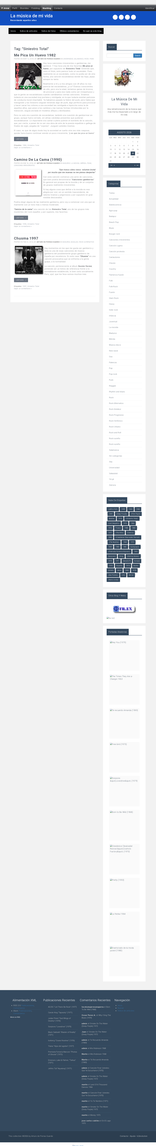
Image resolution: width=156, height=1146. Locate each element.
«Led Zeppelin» (113, 523)
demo (119, 570)
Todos (112, 193)
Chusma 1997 (26, 238)
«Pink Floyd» (135, 514)
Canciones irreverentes (24, 165)
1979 (110, 561)
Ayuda (132, 1136)
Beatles (112, 518)
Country (112, 269)
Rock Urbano (115, 427)
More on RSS (15, 1017)
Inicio (13, 31)
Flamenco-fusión (116, 275)
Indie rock (113, 310)
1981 (125, 547)
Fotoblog (35, 8)
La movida (75, 163)
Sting (121, 556)
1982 (24, 145)
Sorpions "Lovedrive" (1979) (59, 1026)
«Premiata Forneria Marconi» (119, 551)
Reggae (112, 386)
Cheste (112, 263)
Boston (136, 566)
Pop (111, 368)
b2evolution (142, 1136)
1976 (125, 523)
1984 (138, 509)
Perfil (14, 8)
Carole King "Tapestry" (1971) (60, 1012)
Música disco (115, 345)
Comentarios (19, 1008)
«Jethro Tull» (112, 509)
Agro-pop (113, 211)
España (119, 566)
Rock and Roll (115, 432)
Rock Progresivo (116, 415)
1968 (125, 542)
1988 (126, 528)
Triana (118, 528)
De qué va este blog (92, 31)
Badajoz (74, 242)
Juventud (113, 322)
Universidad (68, 59)
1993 (110, 537)
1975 (128, 566)
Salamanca (79, 59)
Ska (110, 462)
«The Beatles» (114, 542)
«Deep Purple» (121, 514)
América (130, 533)
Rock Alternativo (86, 242)
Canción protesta (117, 251)
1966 (132, 523)
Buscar (121, 1008)
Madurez (66, 163)
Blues (111, 228)
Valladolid (113, 473)
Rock (86, 59)
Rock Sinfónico (115, 421)
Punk (92, 59)
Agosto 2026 (124, 132)
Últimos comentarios (69, 31)
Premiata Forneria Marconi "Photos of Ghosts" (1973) (62, 1053)
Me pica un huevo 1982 (35, 55)
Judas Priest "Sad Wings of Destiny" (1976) (59, 1019)
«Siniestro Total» (132, 518)
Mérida (83, 163)
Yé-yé (111, 479)
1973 (132, 542)
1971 (117, 561)
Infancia (112, 316)
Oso (111, 357)
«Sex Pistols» (113, 575)
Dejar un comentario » (23, 147)
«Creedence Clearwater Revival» (128, 537)
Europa (137, 561)
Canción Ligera (115, 246)
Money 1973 (95, 1115)
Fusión (112, 292)
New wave (113, 351)
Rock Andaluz (115, 409)
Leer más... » (21, 139)
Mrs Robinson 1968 (98, 1048)
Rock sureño (114, 438)
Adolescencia (115, 205)
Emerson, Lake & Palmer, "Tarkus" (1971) (62, 1061)
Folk (111, 281)
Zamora (112, 485)
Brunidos (24, 8)
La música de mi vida (31, 15)
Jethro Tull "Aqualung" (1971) (60, 1068)
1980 (133, 528)
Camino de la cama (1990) (38, 159)
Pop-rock (113, 374)
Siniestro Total (33, 145)
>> (137, 165)
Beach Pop (114, 222)
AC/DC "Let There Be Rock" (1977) (62, 1007)
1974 (120, 518)
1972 (110, 528)
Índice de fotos (49, 31)
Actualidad (113, 199)
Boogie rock (114, 234)
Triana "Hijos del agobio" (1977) (61, 1046)
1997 (24, 286)
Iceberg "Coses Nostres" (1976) (61, 1040)
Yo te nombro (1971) (99, 1101)
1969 (110, 547)
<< (111, 165)
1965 (135, 551)
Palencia (113, 362)
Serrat (131, 575)
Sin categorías (115, 456)
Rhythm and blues (117, 392)
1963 (130, 509)
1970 (111, 566)
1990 (24, 224)
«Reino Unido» (113, 580)
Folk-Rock (113, 286)
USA (123, 575)
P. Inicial (5, 8)
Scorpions (112, 556)
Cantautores (114, 257)
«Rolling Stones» (133, 556)
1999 (123, 509)
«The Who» (119, 533)
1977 (110, 533)
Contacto (58, 8)
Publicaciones (27, 1005)
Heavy (111, 304)
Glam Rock (113, 298)
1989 (117, 547)
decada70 (127, 561)
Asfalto (110, 570)
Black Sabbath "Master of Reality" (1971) (62, 1033)
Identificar (150, 8)
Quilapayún (134, 547)
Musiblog (47, 8)
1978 (134, 570)
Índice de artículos (28, 31)
